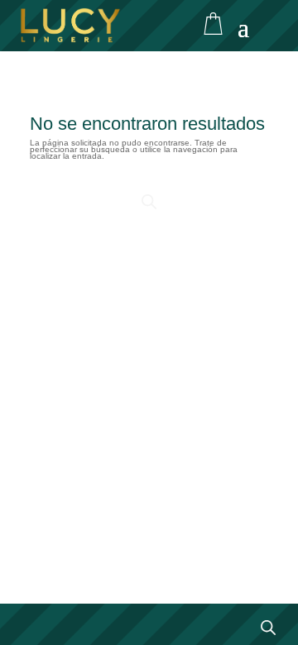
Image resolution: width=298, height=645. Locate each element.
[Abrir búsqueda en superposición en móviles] (149, 201)
